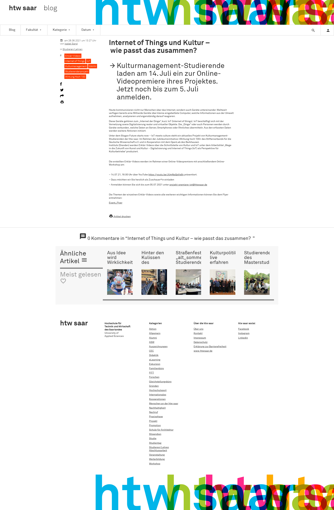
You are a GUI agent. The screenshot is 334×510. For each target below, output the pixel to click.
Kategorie (60, 29)
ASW (151, 342)
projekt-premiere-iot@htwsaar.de (188, 185)
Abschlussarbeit (158, 450)
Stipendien (155, 434)
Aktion (152, 329)
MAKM (92, 66)
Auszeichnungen (158, 346)
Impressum (200, 338)
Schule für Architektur (161, 430)
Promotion (155, 425)
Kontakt (198, 333)
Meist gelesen (80, 278)
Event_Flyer (115, 203)
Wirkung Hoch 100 (75, 77)
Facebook (243, 329)
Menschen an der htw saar (163, 403)
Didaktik (153, 355)
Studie (152, 438)
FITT (151, 373)
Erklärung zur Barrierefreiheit (210, 346)
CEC (151, 351)
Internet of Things (75, 61)
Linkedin (243, 338)
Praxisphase (156, 416)
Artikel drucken (120, 216)
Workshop (154, 464)
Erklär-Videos (73, 56)
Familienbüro (156, 368)
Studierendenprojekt (76, 71)
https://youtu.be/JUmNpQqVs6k (166, 174)
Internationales (157, 395)
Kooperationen (157, 399)
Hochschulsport (157, 390)
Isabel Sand (71, 44)
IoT (88, 61)
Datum (86, 29)
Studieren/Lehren (72, 49)
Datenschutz (201, 342)
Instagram (243, 333)
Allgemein (154, 333)
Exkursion (154, 364)
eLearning (154, 360)
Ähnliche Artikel (74, 258)
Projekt (153, 421)
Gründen (154, 386)
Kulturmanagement (76, 66)
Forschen (154, 377)
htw (33, 8)
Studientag (155, 443)
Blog (12, 29)
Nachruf (153, 412)
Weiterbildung (157, 459)
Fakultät (32, 29)
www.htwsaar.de (203, 351)
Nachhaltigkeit (157, 408)
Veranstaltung (157, 455)
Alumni (153, 338)
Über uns (198, 329)
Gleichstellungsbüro (160, 382)
